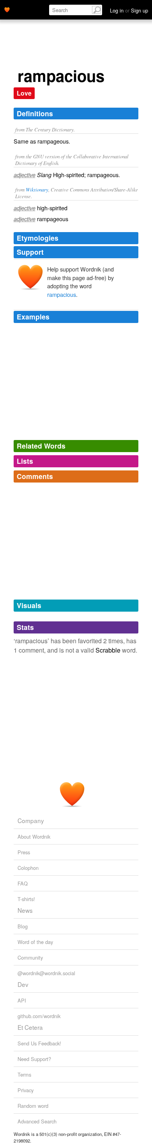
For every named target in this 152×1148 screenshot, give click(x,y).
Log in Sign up (129, 10)
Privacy (26, 1090)
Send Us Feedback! (39, 1043)
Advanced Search (37, 1121)
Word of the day (35, 942)
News (25, 910)
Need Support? (34, 1059)
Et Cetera (30, 1027)
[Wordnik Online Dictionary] (7, 8)
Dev (23, 984)
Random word (33, 1105)
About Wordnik (34, 836)
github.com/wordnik (39, 1016)
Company (31, 820)
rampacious (61, 294)
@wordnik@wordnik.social (46, 973)
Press (24, 852)
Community (30, 957)
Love (24, 93)
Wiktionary (37, 189)
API (22, 1000)
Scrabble (107, 650)
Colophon (28, 867)
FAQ (23, 883)
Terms (24, 1074)
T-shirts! (26, 899)
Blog (23, 926)
